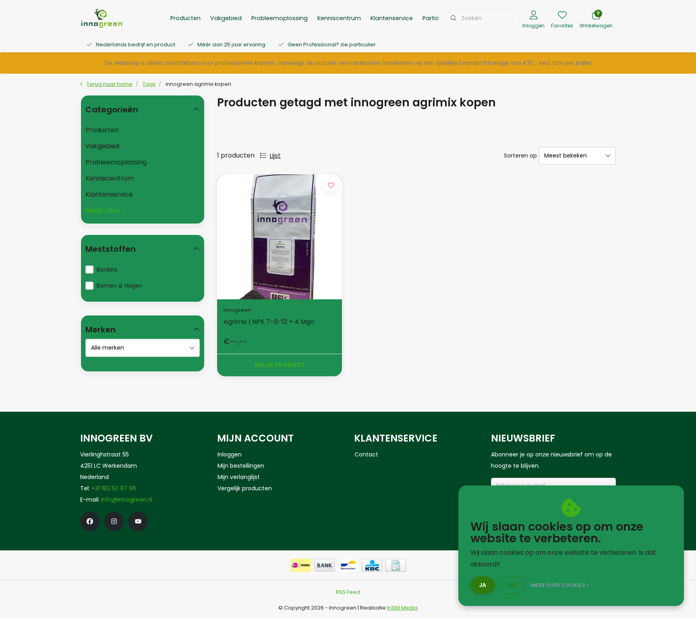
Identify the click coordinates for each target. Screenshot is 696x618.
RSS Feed (348, 592)
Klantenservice (392, 18)
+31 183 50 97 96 (113, 488)
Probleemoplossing (279, 18)
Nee (512, 585)
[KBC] (372, 565)
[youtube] (138, 521)
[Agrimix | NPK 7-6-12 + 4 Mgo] (279, 236)
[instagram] (114, 521)
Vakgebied (226, 18)
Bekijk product (280, 365)
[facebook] (89, 521)
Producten (185, 18)
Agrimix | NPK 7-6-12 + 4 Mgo (269, 321)
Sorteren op (520, 155)
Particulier (437, 18)
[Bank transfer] (324, 565)
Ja (483, 585)
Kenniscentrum (339, 18)
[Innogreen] (101, 17)
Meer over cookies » (560, 585)
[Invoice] (395, 565)
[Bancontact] (348, 565)
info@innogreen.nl (126, 500)
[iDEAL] (300, 565)
